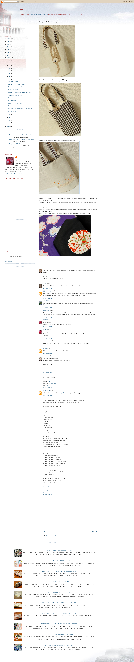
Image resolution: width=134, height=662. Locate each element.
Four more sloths (13, 100)
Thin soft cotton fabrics (15, 95)
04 (10, 115)
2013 (8, 47)
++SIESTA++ (56, 13)
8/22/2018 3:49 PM (47, 395)
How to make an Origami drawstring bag (59, 571)
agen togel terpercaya (49, 490)
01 (10, 123)
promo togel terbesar (49, 486)
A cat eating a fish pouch (59, 592)
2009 (8, 58)
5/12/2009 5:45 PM (47, 307)
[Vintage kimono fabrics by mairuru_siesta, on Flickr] (65, 256)
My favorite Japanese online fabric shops (59, 624)
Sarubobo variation (13, 81)
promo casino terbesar (49, 492)
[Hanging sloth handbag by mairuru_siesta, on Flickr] (57, 77)
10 (10, 65)
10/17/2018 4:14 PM (47, 494)
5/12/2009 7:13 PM (47, 326)
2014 (8, 44)
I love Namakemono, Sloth (15, 106)
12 (10, 60)
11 (10, 63)
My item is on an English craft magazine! (20, 109)
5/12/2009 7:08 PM (47, 317)
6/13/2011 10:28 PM (47, 388)
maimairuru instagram (39, 14)
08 (10, 71)
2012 (8, 50)
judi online (53, 383)
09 (10, 68)
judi (47, 385)
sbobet (45, 375)
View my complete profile (14, 173)
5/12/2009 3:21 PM (47, 298)
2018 (8, 39)
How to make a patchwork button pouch (19, 92)
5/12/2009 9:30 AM (47, 281)
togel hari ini (63, 393)
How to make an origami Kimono (59, 645)
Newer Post (42, 532)
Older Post (95, 532)
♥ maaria (45, 356)
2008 (8, 126)
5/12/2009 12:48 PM (47, 288)
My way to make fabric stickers (59, 634)
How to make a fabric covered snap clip (59, 613)
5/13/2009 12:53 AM (47, 346)
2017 (8, 41)
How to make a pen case (59, 582)
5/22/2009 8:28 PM (47, 353)
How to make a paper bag (59, 561)
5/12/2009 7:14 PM (47, 338)
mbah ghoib (46, 390)
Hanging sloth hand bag (15, 103)
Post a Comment (42, 498)
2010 (8, 55)
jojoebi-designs (47, 291)
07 (10, 74)
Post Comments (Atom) (52, 536)
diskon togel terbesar (49, 488)
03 (10, 117)
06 (10, 76)
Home (68, 532)
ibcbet (49, 381)
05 (10, 79)
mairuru (23, 9)
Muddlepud (46, 300)
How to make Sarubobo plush (16, 84)
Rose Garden (12, 98)
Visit (8, 261)
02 (10, 120)
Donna (45, 348)
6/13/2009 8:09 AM (47, 372)
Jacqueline (46, 310)
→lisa (45, 283)
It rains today (12, 111)
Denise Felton (47, 268)
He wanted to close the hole (16, 87)
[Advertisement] (56, 514)
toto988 (45, 398)
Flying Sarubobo (13, 90)
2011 (8, 52)
